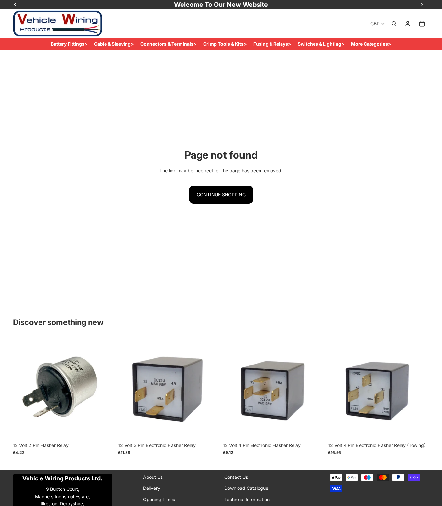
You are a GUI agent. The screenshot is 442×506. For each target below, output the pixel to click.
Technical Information (247, 499)
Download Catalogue (246, 488)
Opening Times (159, 499)
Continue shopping (221, 194)
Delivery (151, 488)
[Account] (408, 24)
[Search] (394, 24)
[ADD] (104, 429)
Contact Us (236, 477)
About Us (153, 477)
